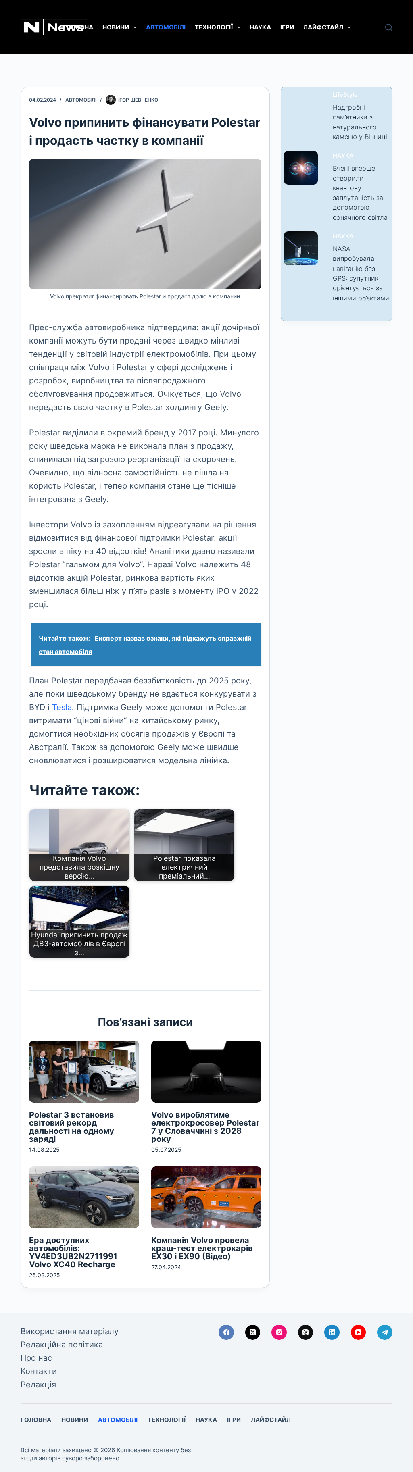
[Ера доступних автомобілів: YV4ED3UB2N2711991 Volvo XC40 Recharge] (84, 1197)
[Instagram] (279, 1332)
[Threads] (305, 1332)
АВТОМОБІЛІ (166, 27)
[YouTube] (358, 1332)
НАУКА (260, 27)
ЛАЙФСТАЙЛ (323, 27)
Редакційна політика (62, 1344)
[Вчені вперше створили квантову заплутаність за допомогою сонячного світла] (301, 168)
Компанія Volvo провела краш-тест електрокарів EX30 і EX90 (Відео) (202, 1248)
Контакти (39, 1371)
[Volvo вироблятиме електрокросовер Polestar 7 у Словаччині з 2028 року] (206, 1071)
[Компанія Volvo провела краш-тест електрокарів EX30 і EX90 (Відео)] (206, 1197)
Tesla (62, 707)
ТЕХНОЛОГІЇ (214, 27)
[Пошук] (388, 27)
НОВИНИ (115, 27)
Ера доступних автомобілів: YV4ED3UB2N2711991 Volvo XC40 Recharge (73, 1252)
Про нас (36, 1358)
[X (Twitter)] (253, 1332)
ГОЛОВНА (78, 27)
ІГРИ (287, 27)
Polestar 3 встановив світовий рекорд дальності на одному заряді (71, 1127)
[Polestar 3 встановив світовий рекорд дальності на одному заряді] (84, 1071)
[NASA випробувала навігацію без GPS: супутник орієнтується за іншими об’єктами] (301, 248)
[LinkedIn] (332, 1332)
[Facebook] (226, 1332)
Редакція (38, 1384)
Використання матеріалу (70, 1331)
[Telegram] (384, 1332)
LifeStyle (345, 94)
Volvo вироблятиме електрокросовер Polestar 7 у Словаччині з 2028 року (205, 1127)
